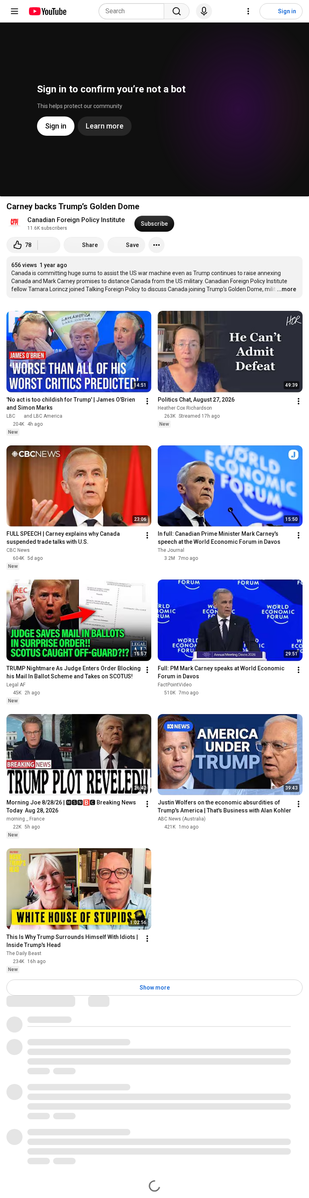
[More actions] (156, 245)
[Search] (177, 11)
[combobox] (133, 11)
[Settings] (248, 11)
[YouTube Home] (47, 11)
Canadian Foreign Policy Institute (76, 220)
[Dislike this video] (49, 245)
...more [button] (286, 289)
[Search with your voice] (204, 11)
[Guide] (14, 11)
